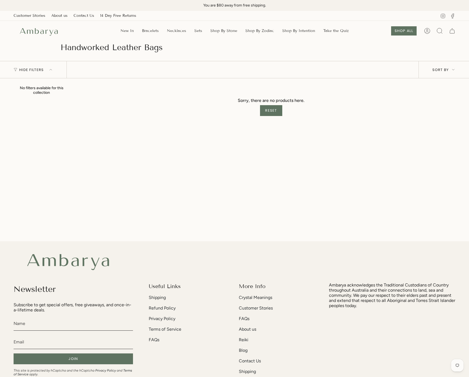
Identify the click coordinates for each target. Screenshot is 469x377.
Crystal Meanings (255, 297)
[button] (223, 31)
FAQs (154, 339)
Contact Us (84, 15)
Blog (243, 350)
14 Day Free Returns (118, 15)
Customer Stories (29, 15)
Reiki (243, 339)
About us (59, 15)
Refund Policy (162, 308)
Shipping (157, 297)
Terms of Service (165, 329)
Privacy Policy (105, 370)
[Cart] (452, 31)
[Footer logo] (68, 260)
